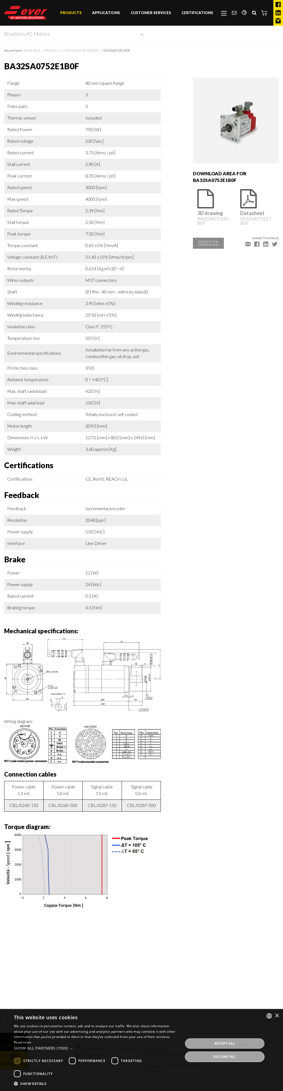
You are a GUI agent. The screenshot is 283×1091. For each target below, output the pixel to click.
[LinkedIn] (278, 13)
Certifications (197, 12)
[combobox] (269, 1016)
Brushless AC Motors (27, 34)
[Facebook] (278, 4)
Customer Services (151, 12)
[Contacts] (234, 13)
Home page (32, 50)
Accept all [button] (224, 1043)
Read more (23, 1042)
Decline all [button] (224, 1056)
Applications (106, 12)
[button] (264, 12)
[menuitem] (71, 13)
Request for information (208, 243)
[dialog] (141, 1050)
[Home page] (25, 12)
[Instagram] (278, 21)
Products (71, 12)
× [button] (277, 1016)
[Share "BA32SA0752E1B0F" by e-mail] (248, 244)
